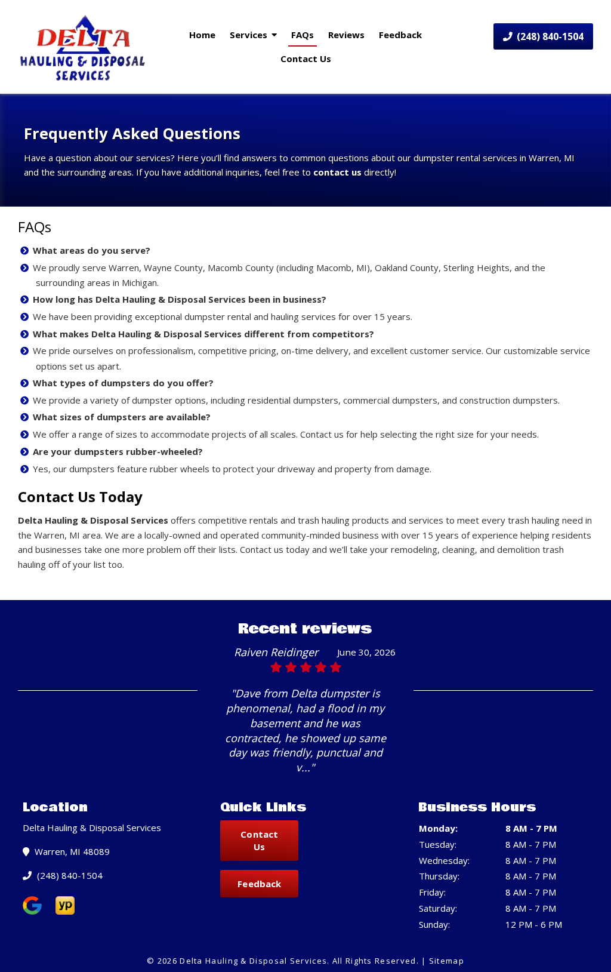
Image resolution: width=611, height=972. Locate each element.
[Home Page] (83, 47)
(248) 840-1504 (549, 36)
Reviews (346, 35)
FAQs (302, 35)
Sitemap (446, 960)
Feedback (400, 35)
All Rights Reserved (374, 960)
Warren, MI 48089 (71, 851)
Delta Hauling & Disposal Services (93, 520)
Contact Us (305, 58)
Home (202, 35)
